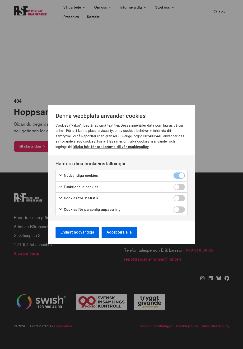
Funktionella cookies (80, 187)
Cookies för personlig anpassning (92, 209)
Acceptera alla (119, 232)
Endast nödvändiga (77, 232)
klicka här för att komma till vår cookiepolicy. (111, 147)
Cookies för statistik (80, 198)
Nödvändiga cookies (80, 175)
